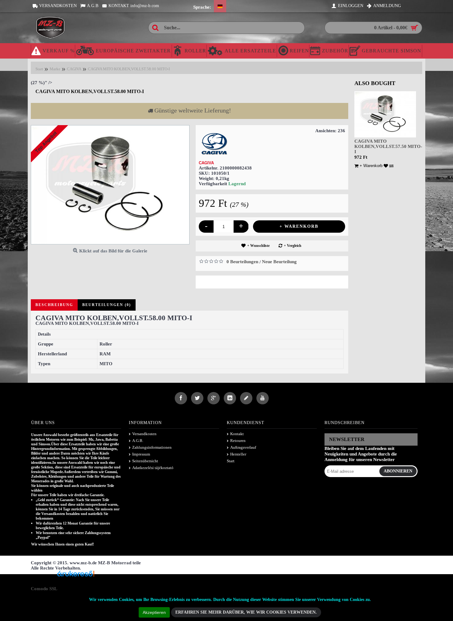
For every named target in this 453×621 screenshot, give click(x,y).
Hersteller (238, 454)
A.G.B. (137, 440)
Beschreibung (54, 305)
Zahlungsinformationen (152, 447)
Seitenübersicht (145, 461)
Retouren (238, 440)
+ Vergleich (292, 245)
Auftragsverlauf (243, 447)
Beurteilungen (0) (106, 305)
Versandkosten (144, 433)
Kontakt (237, 433)
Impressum (141, 454)
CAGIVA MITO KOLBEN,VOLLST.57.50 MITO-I (388, 146)
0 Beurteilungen (242, 261)
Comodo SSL (44, 588)
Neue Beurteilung (279, 261)
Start (231, 461)
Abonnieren (398, 471)
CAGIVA (206, 163)
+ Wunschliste (258, 245)
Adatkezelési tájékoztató (152, 467)
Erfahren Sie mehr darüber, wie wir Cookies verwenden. (246, 612)
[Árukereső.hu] (75, 576)
